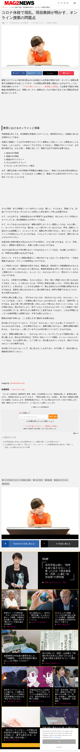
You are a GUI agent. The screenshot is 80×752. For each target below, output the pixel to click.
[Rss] (64, 3)
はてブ (32, 73)
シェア (16, 73)
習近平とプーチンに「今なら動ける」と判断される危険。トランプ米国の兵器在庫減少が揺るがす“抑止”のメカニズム (14, 694)
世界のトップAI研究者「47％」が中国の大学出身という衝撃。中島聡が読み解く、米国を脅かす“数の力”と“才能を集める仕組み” (14, 618)
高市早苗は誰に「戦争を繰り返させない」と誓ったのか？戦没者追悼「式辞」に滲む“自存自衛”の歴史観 (58, 571)
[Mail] (67, 3)
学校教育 (49, 480)
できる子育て (39, 480)
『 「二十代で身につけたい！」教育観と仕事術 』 (40, 426)
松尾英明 (6, 484)
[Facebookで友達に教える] (20, 540)
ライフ (6, 23)
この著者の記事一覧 (16, 389)
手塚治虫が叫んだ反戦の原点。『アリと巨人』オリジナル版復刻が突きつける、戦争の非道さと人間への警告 (39, 694)
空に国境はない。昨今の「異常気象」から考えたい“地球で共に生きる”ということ (39, 616)
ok (59, 741)
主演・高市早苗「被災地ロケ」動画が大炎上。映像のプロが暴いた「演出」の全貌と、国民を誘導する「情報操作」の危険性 (65, 695)
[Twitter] (61, 3)
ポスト (51, 73)
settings (59, 747)
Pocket (66, 73)
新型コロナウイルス (62, 480)
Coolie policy (57, 737)
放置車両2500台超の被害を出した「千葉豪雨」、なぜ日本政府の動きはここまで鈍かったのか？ (20, 658)
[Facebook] (59, 3)
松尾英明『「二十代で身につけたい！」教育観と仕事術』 (40, 23)
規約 (20, 413)
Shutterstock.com (17, 383)
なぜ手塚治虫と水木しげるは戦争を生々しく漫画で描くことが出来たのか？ (31, 442)
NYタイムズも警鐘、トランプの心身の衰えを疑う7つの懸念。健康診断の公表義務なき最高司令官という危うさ (65, 617)
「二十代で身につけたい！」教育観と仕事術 (39, 87)
